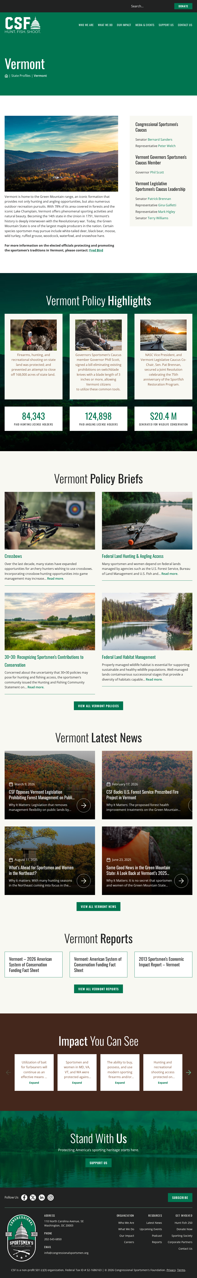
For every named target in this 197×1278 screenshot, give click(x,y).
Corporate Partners (180, 1242)
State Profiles (21, 76)
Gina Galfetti (167, 205)
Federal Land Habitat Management (129, 656)
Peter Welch (167, 146)
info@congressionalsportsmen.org (66, 1253)
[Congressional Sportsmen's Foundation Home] (23, 25)
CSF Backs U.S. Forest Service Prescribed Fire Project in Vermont (142, 794)
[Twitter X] (33, 1197)
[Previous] (8, 1072)
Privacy (171, 1270)
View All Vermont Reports (98, 989)
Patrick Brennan (159, 199)
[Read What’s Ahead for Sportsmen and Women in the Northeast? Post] (84, 881)
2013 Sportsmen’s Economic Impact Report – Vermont (161, 961)
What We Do (126, 1229)
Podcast (157, 1235)
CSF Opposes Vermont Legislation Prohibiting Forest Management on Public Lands (41, 797)
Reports (157, 1242)
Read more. (55, 578)
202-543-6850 (53, 1239)
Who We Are (126, 1223)
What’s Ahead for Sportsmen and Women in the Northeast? (41, 870)
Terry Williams (158, 218)
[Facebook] (24, 1197)
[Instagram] (51, 1197)
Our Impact (126, 1235)
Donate (183, 6)
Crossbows (13, 555)
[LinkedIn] (42, 1197)
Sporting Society (182, 1235)
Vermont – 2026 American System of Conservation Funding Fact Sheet (30, 964)
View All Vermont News (98, 906)
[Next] (188, 1072)
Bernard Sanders (160, 139)
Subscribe (180, 1197)
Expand (34, 1082)
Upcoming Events (151, 1229)
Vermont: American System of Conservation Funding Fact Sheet (98, 964)
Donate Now (184, 1229)
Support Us (98, 1162)
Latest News (154, 1223)
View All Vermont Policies (98, 706)
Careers (129, 1242)
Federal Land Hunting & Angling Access (133, 555)
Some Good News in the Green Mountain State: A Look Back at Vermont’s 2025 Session (138, 873)
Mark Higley (166, 212)
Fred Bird (96, 250)
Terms (181, 1270)
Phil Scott (157, 172)
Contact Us (185, 1248)
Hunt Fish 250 (183, 1223)
